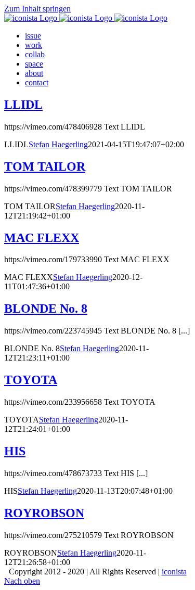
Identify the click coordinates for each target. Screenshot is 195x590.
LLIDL (23, 104)
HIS (14, 451)
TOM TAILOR (44, 166)
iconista (174, 571)
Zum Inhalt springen (37, 8)
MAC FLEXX (41, 238)
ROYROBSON (44, 513)
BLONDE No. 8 (45, 308)
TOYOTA (30, 380)
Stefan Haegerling (58, 144)
